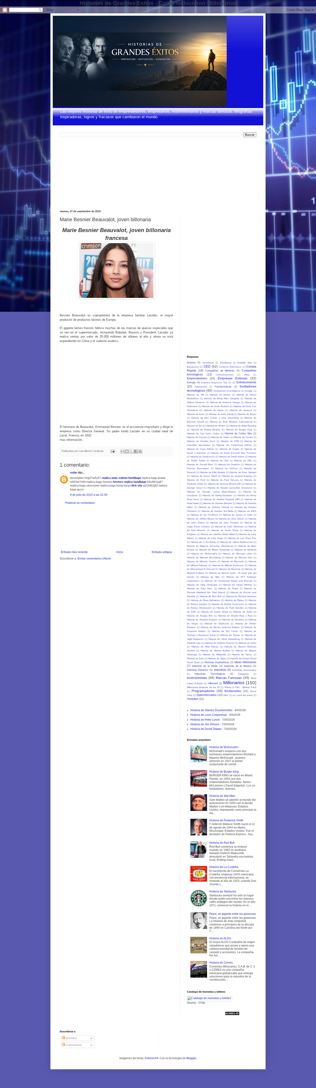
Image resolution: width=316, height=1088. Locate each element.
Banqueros (193, 367)
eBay (247, 374)
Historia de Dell (219, 460)
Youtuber (192, 699)
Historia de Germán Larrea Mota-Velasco (211, 491)
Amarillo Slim (244, 362)
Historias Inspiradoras (216, 662)
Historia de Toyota (230, 635)
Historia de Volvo (247, 643)
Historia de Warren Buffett (215, 650)
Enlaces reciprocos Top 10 (216, 382)
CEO (207, 366)
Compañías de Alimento (220, 370)
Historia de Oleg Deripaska (202, 584)
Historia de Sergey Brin (200, 615)
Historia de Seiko (242, 611)
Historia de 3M (195, 394)
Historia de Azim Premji (221, 414)
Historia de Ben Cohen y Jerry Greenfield (215, 418)
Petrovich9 (151, 1058)
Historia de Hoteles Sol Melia (217, 511)
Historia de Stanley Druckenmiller (211, 710)
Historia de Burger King (239, 429)
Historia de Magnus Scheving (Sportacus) (210, 546)
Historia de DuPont (226, 468)
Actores (191, 362)
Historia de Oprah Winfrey (237, 584)
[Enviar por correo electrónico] (122, 451)
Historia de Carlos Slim (238, 433)
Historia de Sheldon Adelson (202, 619)
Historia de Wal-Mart (222, 796)
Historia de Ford (196, 480)
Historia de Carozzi (197, 437)
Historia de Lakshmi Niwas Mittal (218, 534)
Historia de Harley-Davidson (217, 495)
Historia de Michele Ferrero (202, 561)
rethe (73, 472)
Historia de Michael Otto (239, 557)
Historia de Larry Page (210, 538)
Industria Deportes (197, 669)
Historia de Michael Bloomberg (204, 557)
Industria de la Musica (237, 666)
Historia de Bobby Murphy (205, 429)
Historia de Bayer (247, 414)
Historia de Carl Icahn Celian (203, 433)
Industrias (220, 669)
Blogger (191, 1058)
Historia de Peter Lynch (205, 719)
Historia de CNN (230, 441)
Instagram (243, 674)
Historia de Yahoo (242, 654)
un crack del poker (243, 695)
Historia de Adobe (220, 394)
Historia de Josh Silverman (229, 526)
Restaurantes (232, 691)
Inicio (119, 552)
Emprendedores (197, 378)
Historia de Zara (195, 658)
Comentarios (73, 1045)
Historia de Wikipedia (214, 654)
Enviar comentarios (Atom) (94, 558)
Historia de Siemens (233, 619)
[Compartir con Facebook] (135, 451)
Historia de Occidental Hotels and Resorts (228, 581)
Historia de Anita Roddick (215, 406)
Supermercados (206, 695)
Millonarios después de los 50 (203, 687)
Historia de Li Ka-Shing (203, 542)
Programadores (203, 691)
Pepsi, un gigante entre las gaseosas (232, 914)
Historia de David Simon (231, 456)
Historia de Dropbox (229, 464)
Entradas (71, 1038)
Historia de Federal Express (237, 476)
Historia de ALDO (220, 938)
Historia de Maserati (245, 549)
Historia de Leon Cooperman (208, 714)
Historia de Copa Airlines (200, 449)
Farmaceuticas (223, 386)
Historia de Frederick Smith (226, 820)
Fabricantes (201, 386)
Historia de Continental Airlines (234, 445)
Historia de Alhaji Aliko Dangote (221, 398)
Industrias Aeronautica (244, 670)
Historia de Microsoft (232, 561)
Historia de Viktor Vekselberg (224, 639)
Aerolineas (208, 362)
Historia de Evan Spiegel (242, 472)
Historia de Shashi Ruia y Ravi (235, 615)
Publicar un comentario (80, 503)
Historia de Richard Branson (241, 596)
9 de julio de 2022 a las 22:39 (88, 494)
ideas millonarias (245, 662)
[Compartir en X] (131, 451)
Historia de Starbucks (216, 623)
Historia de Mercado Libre (237, 553)
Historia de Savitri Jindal (214, 611)
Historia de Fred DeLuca (225, 480)
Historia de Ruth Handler (230, 608)
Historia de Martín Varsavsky (214, 549)
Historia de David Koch (202, 456)
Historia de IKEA (247, 511)
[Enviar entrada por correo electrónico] (112, 451)
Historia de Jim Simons (204, 724)
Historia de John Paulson (224, 522)
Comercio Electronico (230, 367)
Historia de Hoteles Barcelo (217, 503)
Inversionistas (197, 678)
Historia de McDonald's (204, 553)
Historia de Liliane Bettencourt (236, 542)
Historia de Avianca (241, 410)
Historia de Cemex (243, 437)
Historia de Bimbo (215, 425)
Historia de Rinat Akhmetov (205, 600)
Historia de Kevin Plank (225, 530)
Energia (191, 382)
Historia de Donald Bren (200, 464)
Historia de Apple (214, 410)
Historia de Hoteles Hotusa (213, 507)
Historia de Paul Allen (199, 588)
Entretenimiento (246, 382)
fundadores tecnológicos (227, 391)
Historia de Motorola (229, 569)
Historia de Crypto (229, 449)
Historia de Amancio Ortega (225, 402)
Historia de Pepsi (228, 588)
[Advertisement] (94, 173)
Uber (225, 695)
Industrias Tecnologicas (210, 673)
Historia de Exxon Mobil (204, 476)
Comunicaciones (224, 374)
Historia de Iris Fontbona (204, 515)
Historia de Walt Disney (204, 646)
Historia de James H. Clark (238, 515)
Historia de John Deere (231, 518)
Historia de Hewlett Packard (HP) (222, 499)
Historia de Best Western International (231, 421)
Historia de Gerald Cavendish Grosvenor (230, 488)
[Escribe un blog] (127, 451)
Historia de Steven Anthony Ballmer (220, 627)
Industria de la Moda (204, 666)
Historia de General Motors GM (224, 484)
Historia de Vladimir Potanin (219, 643)
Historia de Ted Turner (225, 631)
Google (249, 391)
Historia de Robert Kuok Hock (228, 604)
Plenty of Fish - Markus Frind (240, 687)
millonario (213, 683)
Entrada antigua (162, 552)
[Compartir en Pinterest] (140, 451)
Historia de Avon (195, 414)
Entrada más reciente (74, 552)
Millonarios (234, 682)
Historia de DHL (243, 460)
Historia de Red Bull (210, 596)
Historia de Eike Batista (212, 472)
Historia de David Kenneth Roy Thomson (233, 453)
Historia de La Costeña (223, 867)
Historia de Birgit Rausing (242, 425)
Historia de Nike (210, 577)
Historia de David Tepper (206, 729)
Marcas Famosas (229, 678)
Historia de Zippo (217, 658)
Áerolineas (225, 362)
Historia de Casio (220, 437)
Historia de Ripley (234, 600)
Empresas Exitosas (233, 378)
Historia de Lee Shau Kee (242, 538)
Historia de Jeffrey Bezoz (200, 518)
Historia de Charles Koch (201, 441)
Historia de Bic (194, 425)
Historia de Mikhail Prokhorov (228, 565)
